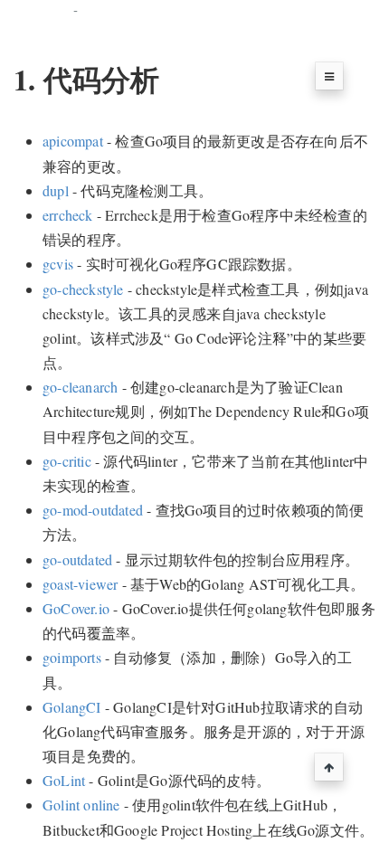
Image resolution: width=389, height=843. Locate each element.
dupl (56, 190)
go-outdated (77, 559)
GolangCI (72, 706)
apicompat (73, 140)
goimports (72, 657)
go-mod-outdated (93, 509)
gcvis (58, 263)
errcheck (68, 214)
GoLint (64, 780)
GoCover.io (76, 608)
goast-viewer (80, 583)
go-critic (67, 460)
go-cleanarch (80, 386)
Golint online (81, 804)
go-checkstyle (83, 288)
